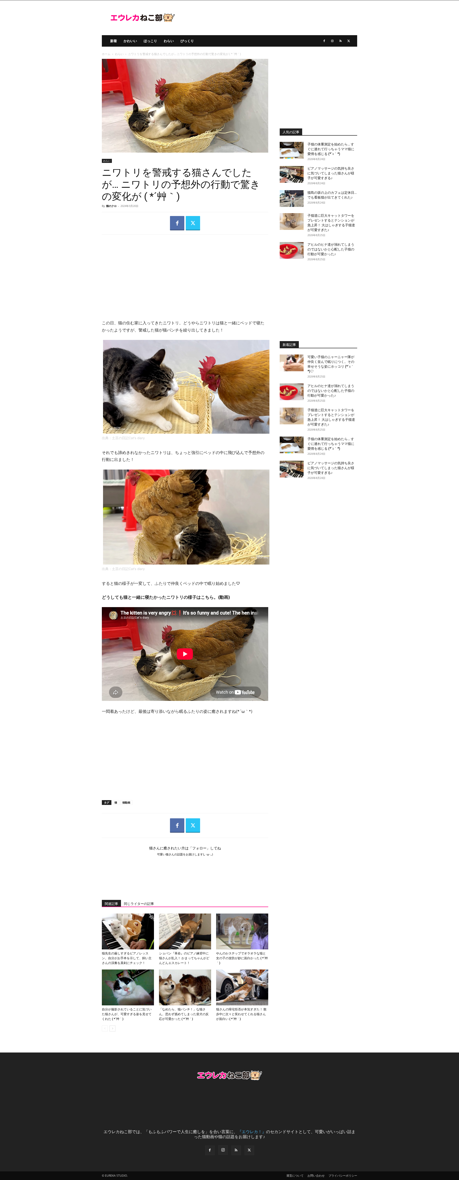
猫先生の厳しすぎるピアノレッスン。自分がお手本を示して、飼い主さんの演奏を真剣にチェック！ (127, 958)
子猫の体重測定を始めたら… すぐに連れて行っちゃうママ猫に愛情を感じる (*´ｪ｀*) (330, 149)
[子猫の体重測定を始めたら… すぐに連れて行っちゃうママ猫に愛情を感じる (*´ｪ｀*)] (292, 150)
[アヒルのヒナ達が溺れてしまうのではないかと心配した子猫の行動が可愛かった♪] (292, 250)
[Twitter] (348, 41)
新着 (113, 41)
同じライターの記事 (139, 904)
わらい (169, 41)
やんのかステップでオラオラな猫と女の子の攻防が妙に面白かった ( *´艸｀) (242, 958)
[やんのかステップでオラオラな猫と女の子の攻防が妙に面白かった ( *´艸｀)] (242, 931)
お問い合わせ (316, 1176)
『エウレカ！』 (252, 1131)
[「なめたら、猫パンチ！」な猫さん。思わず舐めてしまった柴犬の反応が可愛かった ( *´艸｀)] (185, 987)
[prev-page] (105, 1028)
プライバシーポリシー (342, 1176)
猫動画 (126, 802)
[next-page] (112, 1028)
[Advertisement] (185, 273)
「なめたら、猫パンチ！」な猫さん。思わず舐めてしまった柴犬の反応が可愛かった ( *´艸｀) (184, 1014)
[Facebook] (324, 41)
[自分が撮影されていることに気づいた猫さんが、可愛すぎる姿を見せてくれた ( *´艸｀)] (128, 987)
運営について (295, 1176)
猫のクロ (111, 206)
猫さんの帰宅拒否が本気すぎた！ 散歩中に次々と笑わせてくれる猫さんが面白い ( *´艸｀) (241, 1014)
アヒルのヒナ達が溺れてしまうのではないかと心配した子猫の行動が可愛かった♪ (330, 249)
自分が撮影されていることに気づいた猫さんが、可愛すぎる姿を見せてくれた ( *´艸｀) (127, 1014)
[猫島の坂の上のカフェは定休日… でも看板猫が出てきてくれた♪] (292, 198)
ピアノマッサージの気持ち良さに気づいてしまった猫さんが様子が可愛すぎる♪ (330, 173)
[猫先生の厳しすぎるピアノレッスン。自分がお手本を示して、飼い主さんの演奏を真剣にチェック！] (128, 931)
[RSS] (340, 41)
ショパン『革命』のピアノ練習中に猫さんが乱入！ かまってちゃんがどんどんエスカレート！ (184, 958)
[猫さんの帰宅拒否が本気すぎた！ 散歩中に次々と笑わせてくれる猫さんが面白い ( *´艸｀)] (242, 987)
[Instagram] (332, 41)
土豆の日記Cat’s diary (128, 438)
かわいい (130, 41)
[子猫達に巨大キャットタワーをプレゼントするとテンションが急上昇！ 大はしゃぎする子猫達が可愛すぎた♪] (292, 221)
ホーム (106, 54)
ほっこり (150, 41)
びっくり (187, 41)
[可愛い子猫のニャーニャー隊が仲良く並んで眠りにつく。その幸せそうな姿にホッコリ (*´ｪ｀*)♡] (292, 363)
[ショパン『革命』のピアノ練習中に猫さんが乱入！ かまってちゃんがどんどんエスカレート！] (185, 931)
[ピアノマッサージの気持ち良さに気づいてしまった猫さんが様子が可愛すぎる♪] (292, 174)
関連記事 (111, 904)
